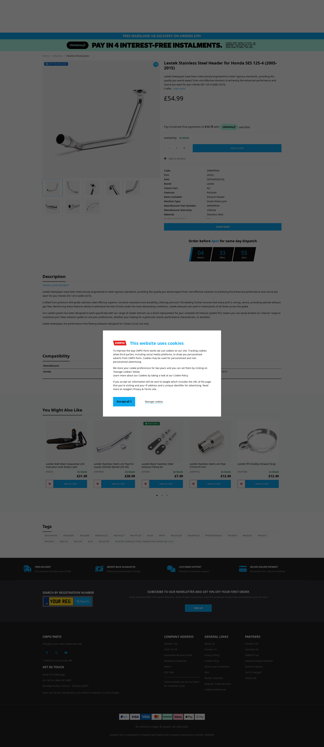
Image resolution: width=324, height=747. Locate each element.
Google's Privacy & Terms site (139, 389)
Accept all (123, 401)
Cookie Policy (180, 375)
